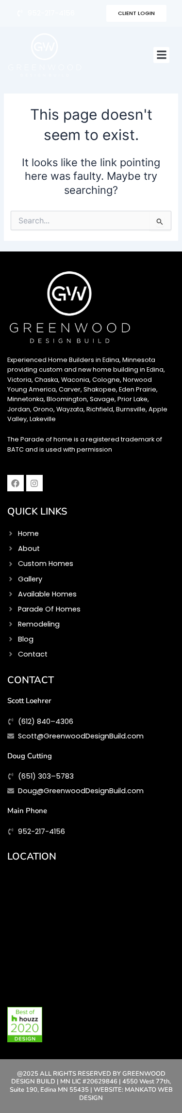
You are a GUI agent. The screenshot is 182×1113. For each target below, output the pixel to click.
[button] (161, 55)
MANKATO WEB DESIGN (126, 1093)
